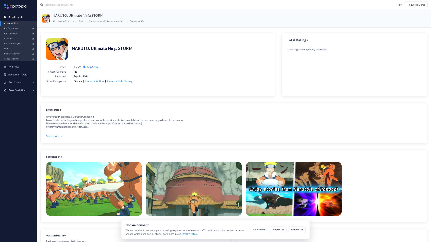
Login (399, 4)
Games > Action (94, 81)
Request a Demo (416, 4)
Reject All (278, 229)
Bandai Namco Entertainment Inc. (106, 21)
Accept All (297, 229)
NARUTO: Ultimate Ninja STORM (78, 15)
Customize (259, 229)
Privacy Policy (189, 233)
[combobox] (168, 4)
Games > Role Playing (119, 81)
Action (141, 21)
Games (133, 21)
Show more (52, 135)
